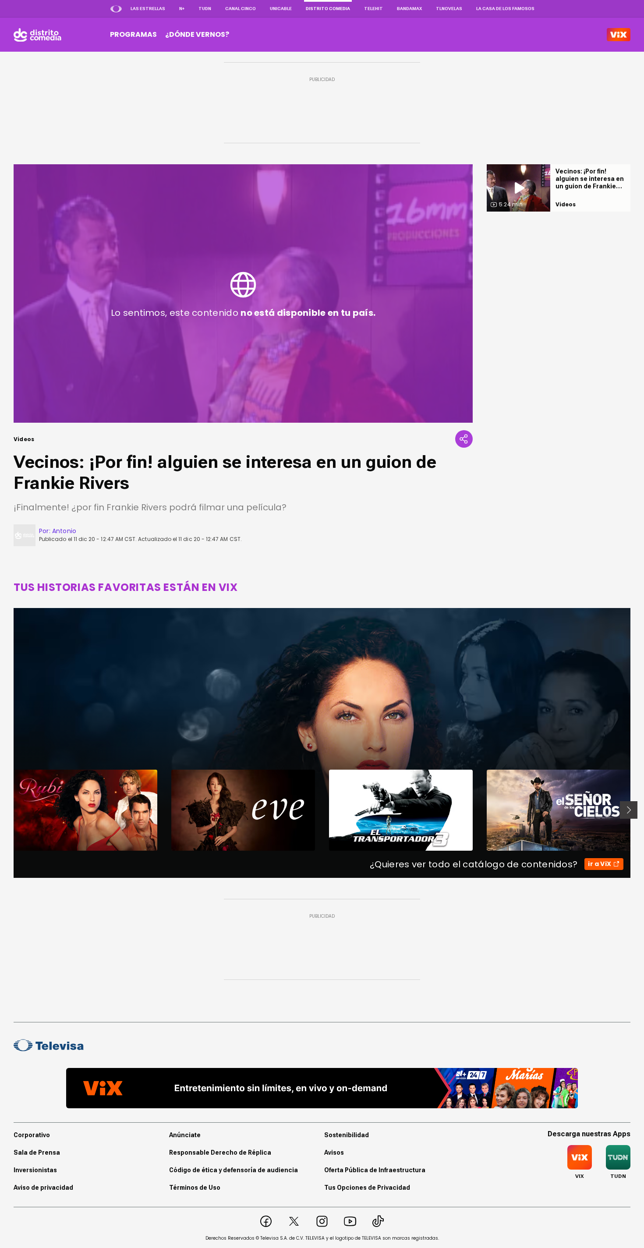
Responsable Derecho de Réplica (220, 1152)
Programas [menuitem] (133, 34)
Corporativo (32, 1134)
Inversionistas (35, 1170)
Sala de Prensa (37, 1152)
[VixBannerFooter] (322, 1088)
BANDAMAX (409, 8)
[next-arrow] (628, 810)
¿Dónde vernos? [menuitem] (197, 34)
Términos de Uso (194, 1187)
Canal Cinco (240, 8)
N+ (181, 8)
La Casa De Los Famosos (505, 8)
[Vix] (618, 34)
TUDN (204, 8)
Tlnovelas (449, 8)
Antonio (64, 531)
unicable (281, 8)
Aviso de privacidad (43, 1187)
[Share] (464, 439)
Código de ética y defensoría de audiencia (233, 1170)
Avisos (334, 1152)
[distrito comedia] (37, 35)
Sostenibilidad (346, 1134)
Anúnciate (185, 1134)
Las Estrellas (148, 8)
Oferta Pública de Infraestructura (374, 1170)
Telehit (373, 8)
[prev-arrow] (8, 809)
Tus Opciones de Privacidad (367, 1187)
